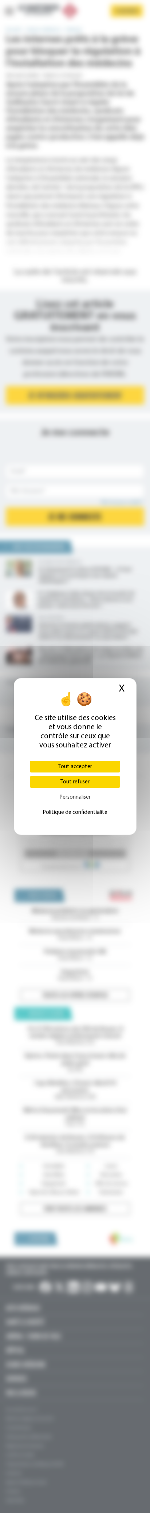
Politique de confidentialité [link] (75, 812)
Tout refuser (75, 782)
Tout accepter (75, 767)
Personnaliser (75, 797)
